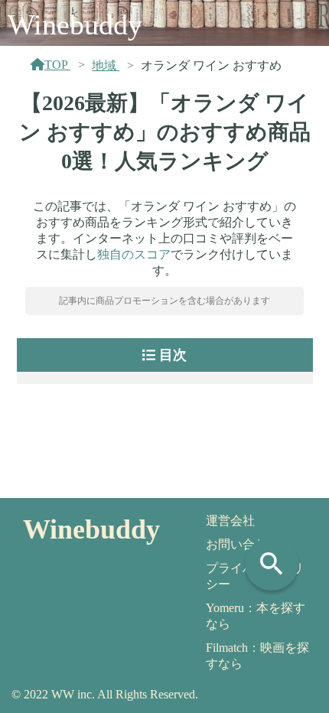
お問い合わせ (242, 544)
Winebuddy (75, 24)
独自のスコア (134, 254)
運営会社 (230, 520)
